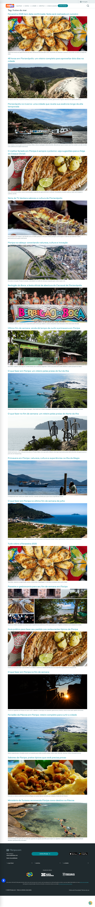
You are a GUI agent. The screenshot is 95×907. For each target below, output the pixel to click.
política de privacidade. (84, 882)
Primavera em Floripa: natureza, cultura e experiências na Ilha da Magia (43, 457)
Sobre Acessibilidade (11, 858)
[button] (20, 6)
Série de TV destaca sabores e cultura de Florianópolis (35, 198)
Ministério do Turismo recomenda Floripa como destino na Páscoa (41, 800)
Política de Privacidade (75, 890)
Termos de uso (85, 890)
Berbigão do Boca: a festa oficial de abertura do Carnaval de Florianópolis (45, 285)
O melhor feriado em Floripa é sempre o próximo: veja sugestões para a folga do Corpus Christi (46, 152)
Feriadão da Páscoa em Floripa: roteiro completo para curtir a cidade (42, 714)
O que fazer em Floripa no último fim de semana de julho (36, 500)
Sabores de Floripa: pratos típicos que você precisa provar (37, 757)
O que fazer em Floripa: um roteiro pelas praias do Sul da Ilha (38, 370)
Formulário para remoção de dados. (65, 883)
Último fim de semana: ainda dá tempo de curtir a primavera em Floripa (44, 327)
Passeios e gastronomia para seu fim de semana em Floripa (38, 586)
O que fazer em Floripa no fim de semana (28, 671)
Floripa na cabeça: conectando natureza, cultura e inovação (38, 242)
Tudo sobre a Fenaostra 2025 (22, 543)
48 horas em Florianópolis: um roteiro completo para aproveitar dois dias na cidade (46, 59)
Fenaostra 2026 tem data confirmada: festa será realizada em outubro (43, 13)
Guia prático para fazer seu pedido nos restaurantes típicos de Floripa (43, 629)
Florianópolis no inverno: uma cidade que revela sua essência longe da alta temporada (45, 105)
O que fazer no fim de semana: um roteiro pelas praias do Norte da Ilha (43, 413)
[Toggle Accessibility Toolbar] (3, 880)
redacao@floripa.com (12, 855)
